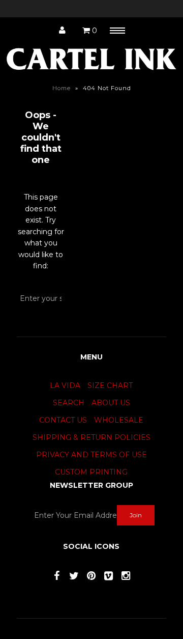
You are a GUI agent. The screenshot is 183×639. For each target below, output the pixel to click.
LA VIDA (65, 385)
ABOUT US (111, 402)
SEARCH (68, 402)
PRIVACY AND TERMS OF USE (91, 454)
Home (61, 88)
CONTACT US (63, 420)
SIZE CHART (110, 385)
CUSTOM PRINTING (91, 472)
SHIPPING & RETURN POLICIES (91, 437)
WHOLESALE (118, 420)
